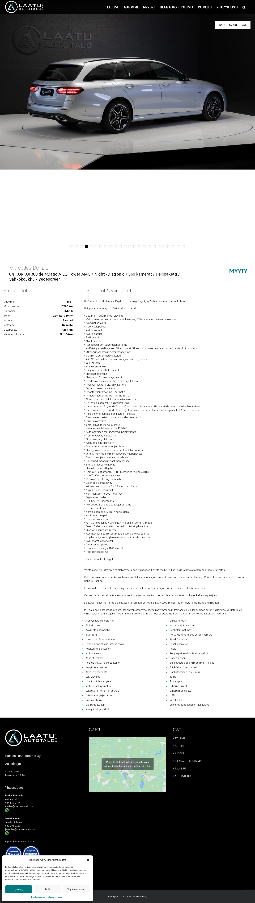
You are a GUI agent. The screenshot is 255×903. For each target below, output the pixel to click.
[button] (88, 860)
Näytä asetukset (76, 889)
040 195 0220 (12, 825)
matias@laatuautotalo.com (19, 806)
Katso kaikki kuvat (232, 25)
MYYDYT (179, 753)
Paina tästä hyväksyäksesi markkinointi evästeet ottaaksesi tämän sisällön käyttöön (127, 764)
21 (168, 246)
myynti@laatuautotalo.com (19, 841)
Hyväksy (19, 889)
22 (173, 246)
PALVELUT (180, 768)
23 (178, 246)
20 (164, 246)
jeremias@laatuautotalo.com (20, 829)
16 (144, 246)
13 (130, 246)
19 (159, 246)
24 (183, 246)
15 (139, 246)
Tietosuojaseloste (54, 897)
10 (115, 246)
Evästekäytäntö (38, 897)
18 (154, 246)
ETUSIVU (180, 738)
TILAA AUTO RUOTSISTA (188, 761)
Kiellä (47, 889)
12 (125, 246)
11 (120, 246)
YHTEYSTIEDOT (183, 776)
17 (149, 246)
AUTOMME (181, 745)
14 (134, 246)
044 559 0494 (12, 802)
